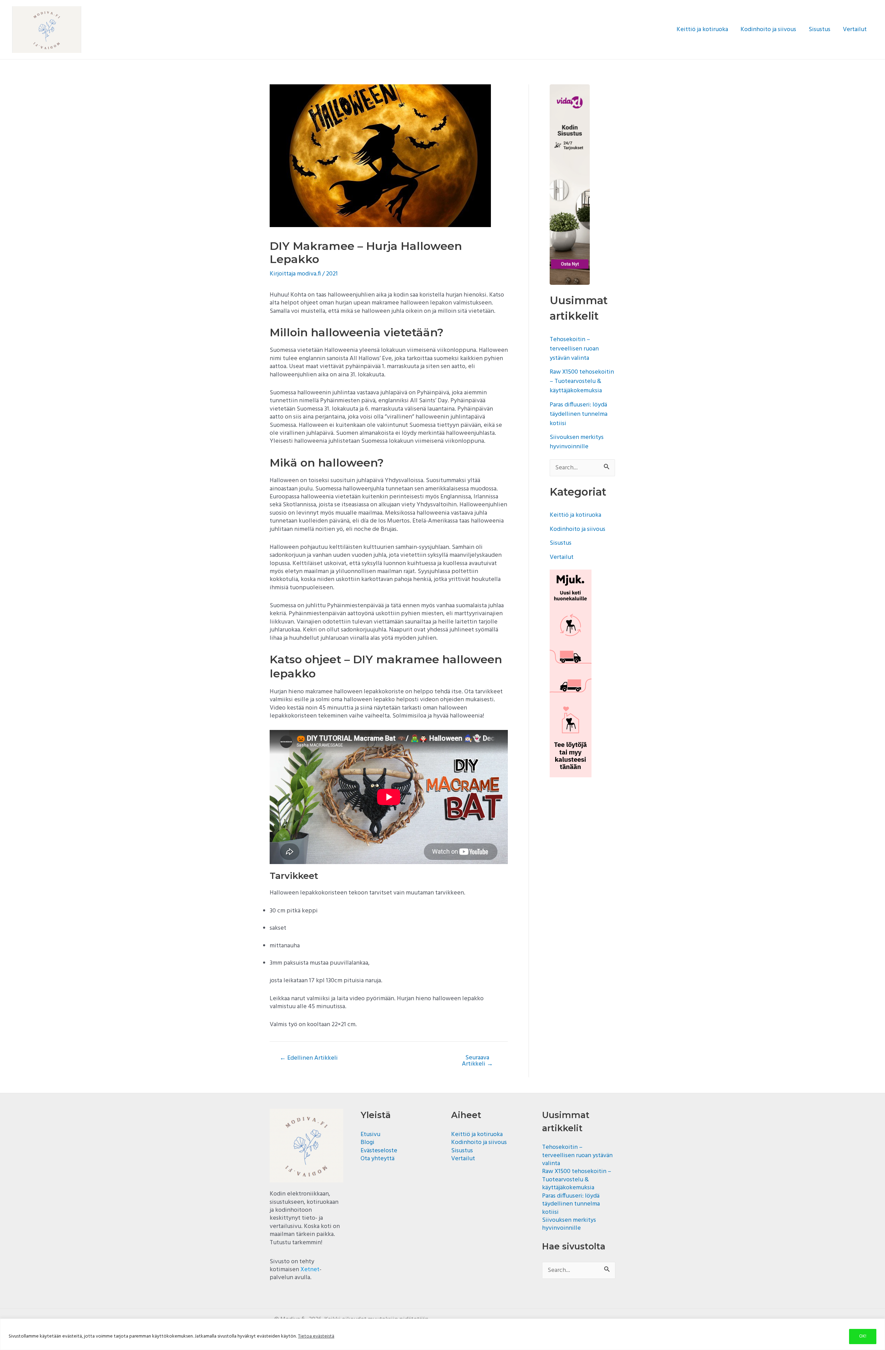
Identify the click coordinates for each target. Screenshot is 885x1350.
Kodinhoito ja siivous (768, 30)
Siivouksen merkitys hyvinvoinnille (577, 442)
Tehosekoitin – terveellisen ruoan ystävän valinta (574, 349)
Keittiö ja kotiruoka (702, 30)
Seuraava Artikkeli (477, 1061)
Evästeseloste (379, 1151)
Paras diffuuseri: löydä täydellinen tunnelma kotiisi (578, 414)
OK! (862, 1336)
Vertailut (855, 30)
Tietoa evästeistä (316, 1336)
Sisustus (819, 30)
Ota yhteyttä (377, 1159)
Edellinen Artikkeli (309, 1058)
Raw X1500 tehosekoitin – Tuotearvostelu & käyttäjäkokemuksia (582, 381)
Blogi (367, 1142)
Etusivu (370, 1134)
